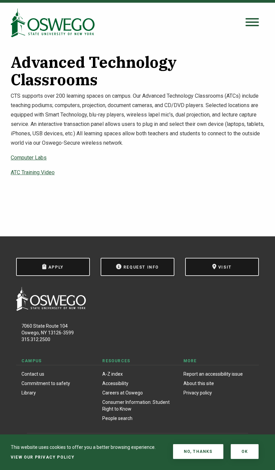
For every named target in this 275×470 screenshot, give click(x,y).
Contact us (32, 374)
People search (117, 418)
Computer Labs (29, 157)
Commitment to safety (45, 383)
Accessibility (115, 383)
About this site (198, 383)
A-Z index (112, 374)
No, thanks (198, 451)
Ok (244, 451)
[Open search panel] (252, 23)
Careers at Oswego (122, 392)
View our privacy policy (43, 457)
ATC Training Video (33, 172)
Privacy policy (197, 392)
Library (28, 392)
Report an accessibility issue (213, 374)
